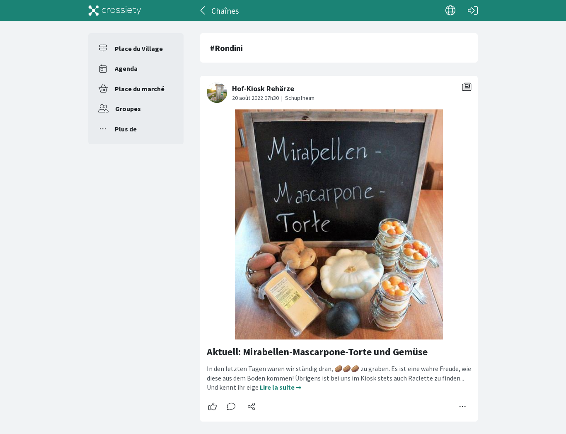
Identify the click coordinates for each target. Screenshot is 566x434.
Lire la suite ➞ (280, 387)
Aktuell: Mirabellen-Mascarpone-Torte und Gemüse (317, 351)
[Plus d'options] (463, 406)
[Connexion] (473, 10)
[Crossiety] (114, 10)
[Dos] (203, 10)
